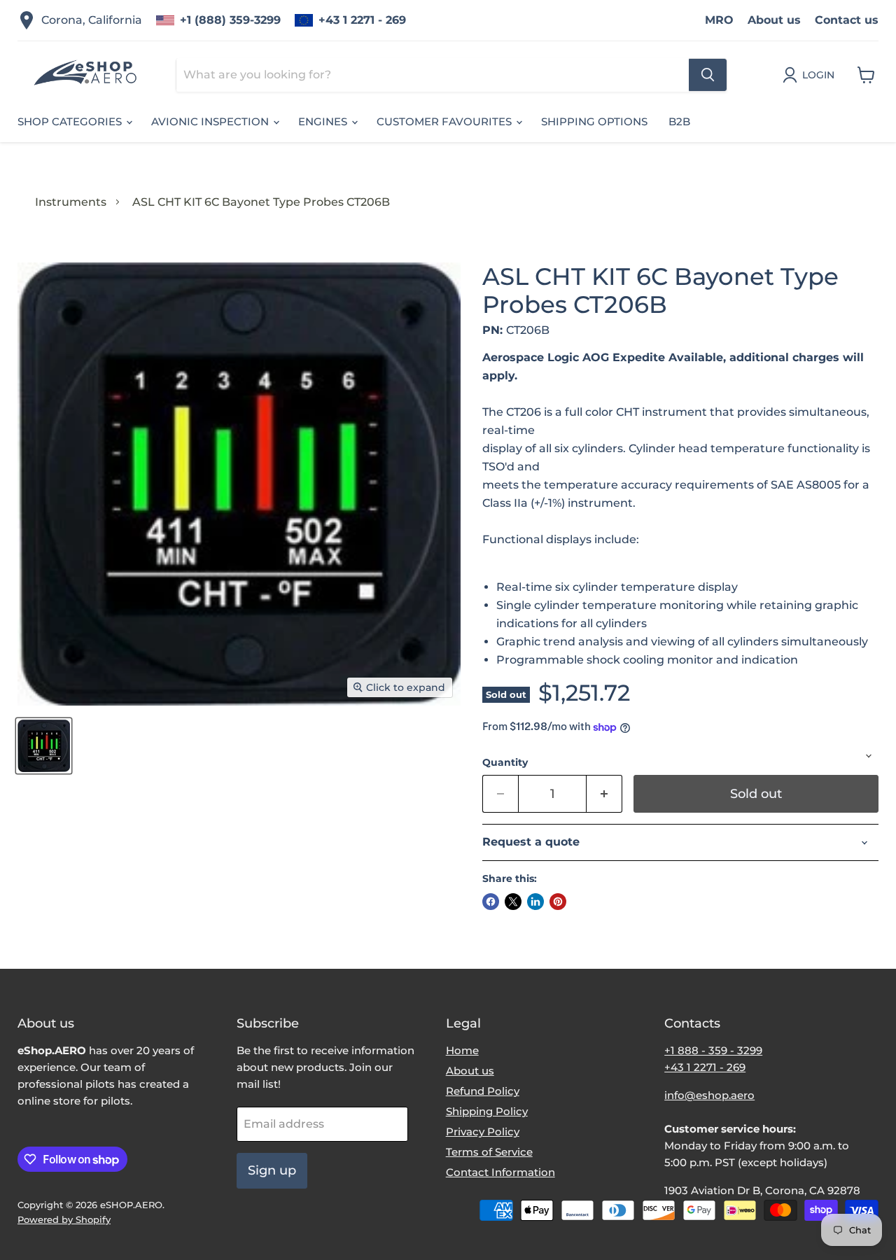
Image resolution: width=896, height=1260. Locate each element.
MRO (719, 20)
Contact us (846, 20)
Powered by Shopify (64, 1219)
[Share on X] (513, 901)
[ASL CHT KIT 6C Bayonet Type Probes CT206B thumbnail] (43, 746)
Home (462, 1050)
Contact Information (500, 1172)
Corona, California (91, 20)
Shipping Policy (487, 1111)
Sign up (272, 1170)
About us (774, 20)
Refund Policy (482, 1091)
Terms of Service (489, 1151)
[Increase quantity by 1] (604, 794)
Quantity (505, 762)
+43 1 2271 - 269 (362, 20)
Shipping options (594, 121)
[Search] (708, 75)
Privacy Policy (482, 1131)
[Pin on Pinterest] (558, 901)
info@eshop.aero (709, 1095)
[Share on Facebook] (490, 901)
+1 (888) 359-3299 (230, 20)
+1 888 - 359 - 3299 (713, 1050)
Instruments (70, 202)
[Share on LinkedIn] (535, 901)
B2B (679, 121)
